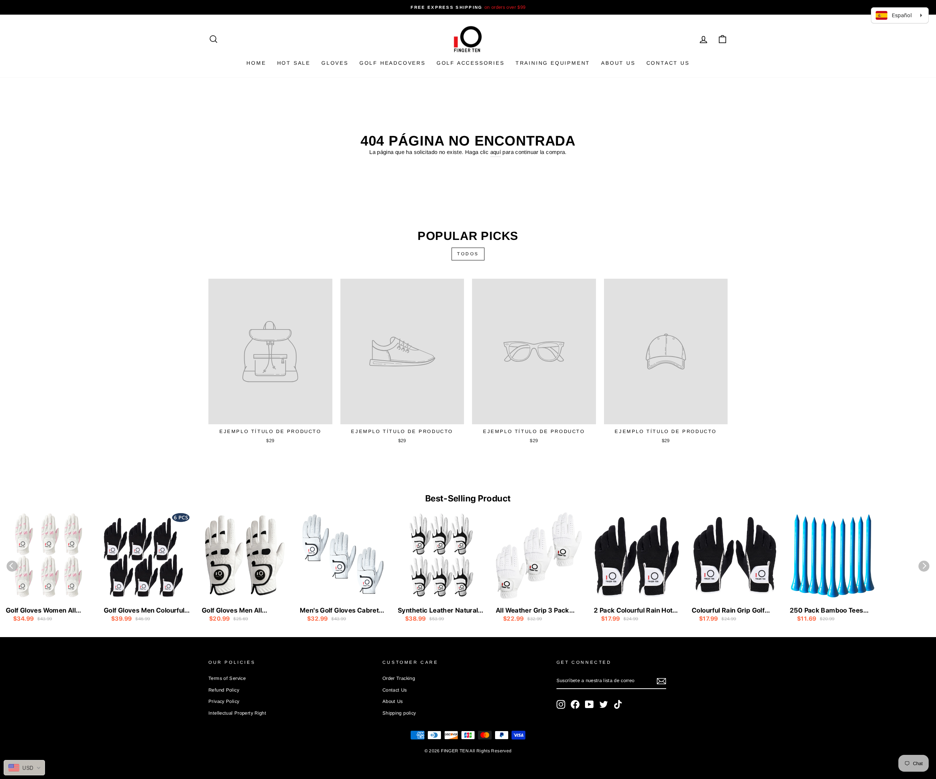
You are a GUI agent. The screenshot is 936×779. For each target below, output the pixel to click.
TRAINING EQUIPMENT (553, 63)
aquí (495, 152)
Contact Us (668, 63)
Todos (468, 253)
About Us (618, 63)
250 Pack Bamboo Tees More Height (826, 610)
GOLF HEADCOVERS (392, 63)
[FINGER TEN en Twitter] (603, 704)
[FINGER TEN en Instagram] (560, 704)
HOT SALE (293, 63)
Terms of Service (227, 678)
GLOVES (334, 63)
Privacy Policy (223, 701)
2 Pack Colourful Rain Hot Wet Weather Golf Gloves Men (633, 610)
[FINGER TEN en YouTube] (589, 704)
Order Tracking (398, 678)
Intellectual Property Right (237, 713)
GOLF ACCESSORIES (471, 63)
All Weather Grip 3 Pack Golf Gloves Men (532, 610)
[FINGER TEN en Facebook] (575, 704)
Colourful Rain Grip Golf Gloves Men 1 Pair (728, 610)
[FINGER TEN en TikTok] (618, 704)
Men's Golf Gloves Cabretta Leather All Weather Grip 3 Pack (342, 610)
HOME (256, 63)
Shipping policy (399, 713)
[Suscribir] (661, 681)
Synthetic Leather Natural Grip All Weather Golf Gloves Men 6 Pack (438, 610)
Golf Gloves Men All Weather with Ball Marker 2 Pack (244, 610)
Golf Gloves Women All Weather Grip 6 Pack (41, 610)
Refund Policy (223, 690)
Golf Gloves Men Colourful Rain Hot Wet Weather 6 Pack (144, 610)
